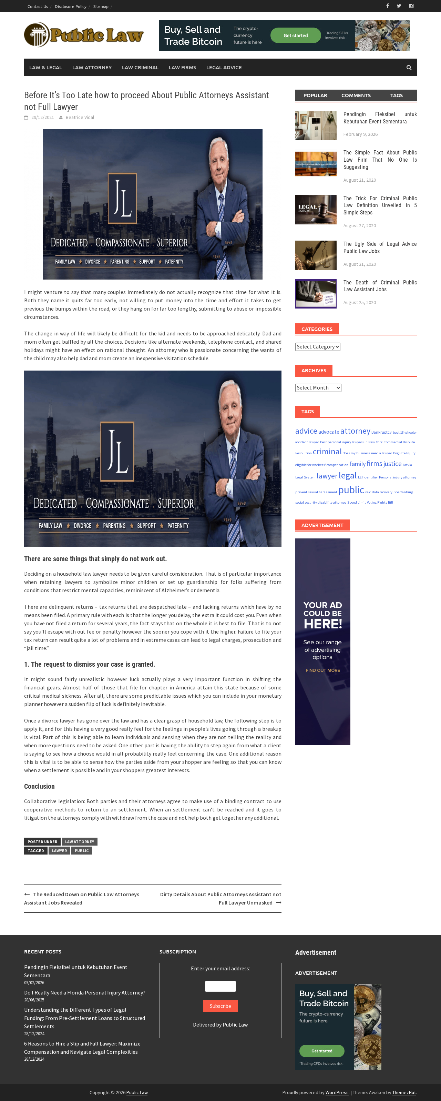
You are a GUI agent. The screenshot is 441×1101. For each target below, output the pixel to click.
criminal (327, 451)
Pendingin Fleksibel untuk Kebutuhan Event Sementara (380, 117)
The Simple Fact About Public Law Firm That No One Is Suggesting (380, 159)
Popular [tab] (315, 95)
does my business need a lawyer (367, 453)
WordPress (337, 1092)
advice (306, 430)
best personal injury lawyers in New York (351, 442)
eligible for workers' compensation (321, 465)
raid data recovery (378, 492)
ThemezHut (404, 1092)
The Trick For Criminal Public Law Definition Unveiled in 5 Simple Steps (380, 205)
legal (348, 475)
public (82, 850)
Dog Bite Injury (404, 453)
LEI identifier (368, 477)
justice (392, 463)
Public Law (235, 1024)
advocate (328, 431)
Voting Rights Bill (380, 502)
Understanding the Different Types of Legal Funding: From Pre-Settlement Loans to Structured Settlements (84, 1018)
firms (374, 463)
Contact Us (38, 6)
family (357, 464)
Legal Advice (224, 67)
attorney (355, 430)
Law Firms (182, 67)
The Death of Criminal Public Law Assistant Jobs (380, 286)
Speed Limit (356, 502)
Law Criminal (140, 67)
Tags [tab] (396, 95)
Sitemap (101, 6)
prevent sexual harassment (316, 492)
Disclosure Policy (70, 6)
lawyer (59, 850)
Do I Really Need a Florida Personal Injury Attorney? (84, 992)
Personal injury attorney (397, 477)
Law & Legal (45, 67)
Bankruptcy (381, 431)
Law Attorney (92, 67)
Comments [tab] (356, 95)
